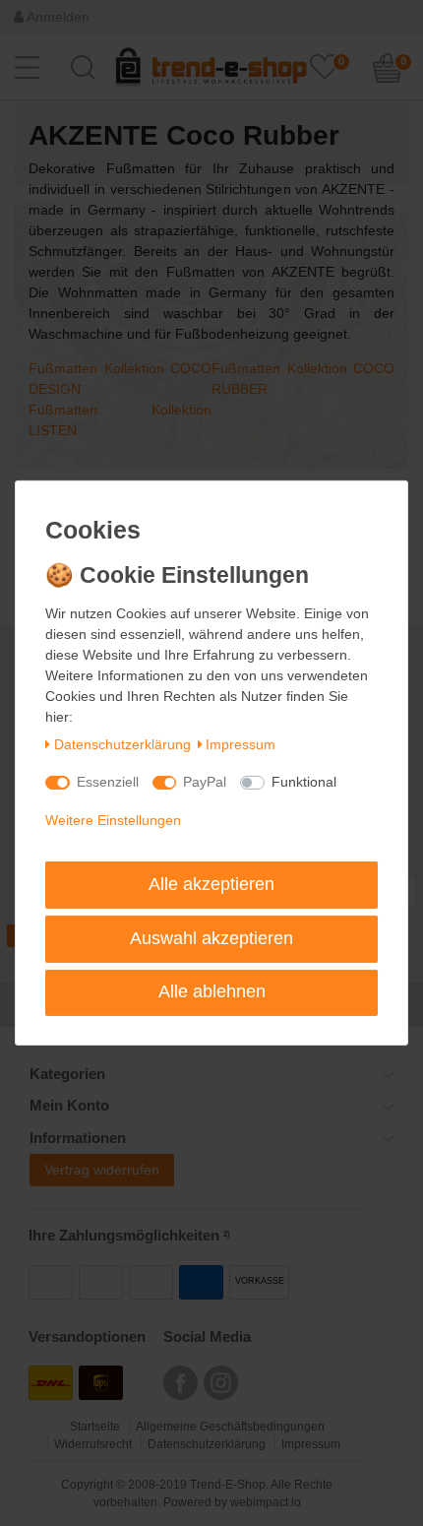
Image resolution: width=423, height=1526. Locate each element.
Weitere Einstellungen (113, 820)
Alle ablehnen (212, 991)
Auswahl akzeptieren (211, 938)
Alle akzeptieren (211, 884)
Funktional (304, 782)
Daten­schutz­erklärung (122, 744)
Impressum (240, 744)
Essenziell (108, 782)
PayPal (204, 782)
